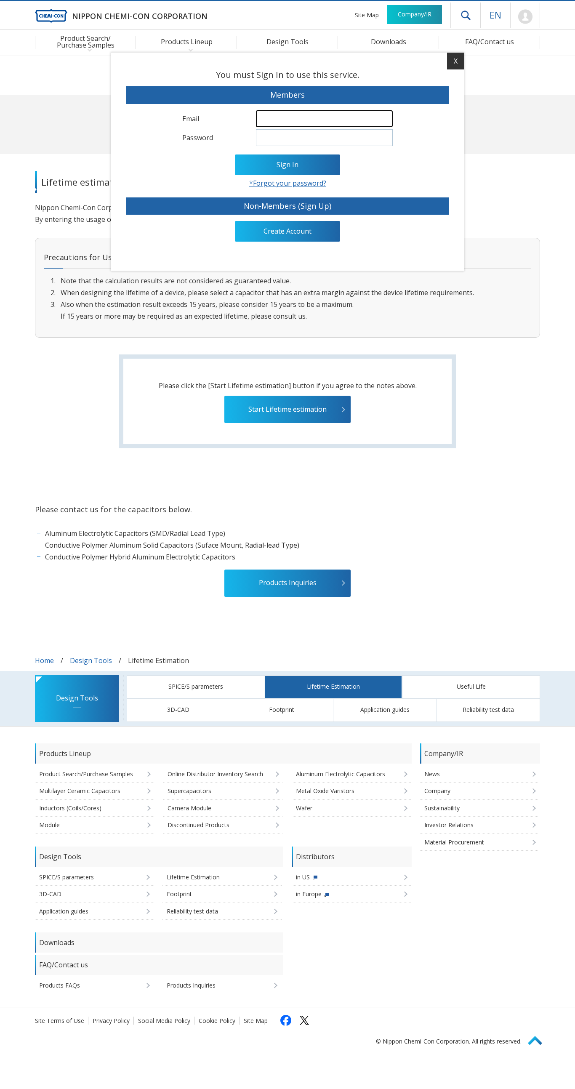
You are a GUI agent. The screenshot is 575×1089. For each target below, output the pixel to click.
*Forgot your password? (287, 183)
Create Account (287, 231)
